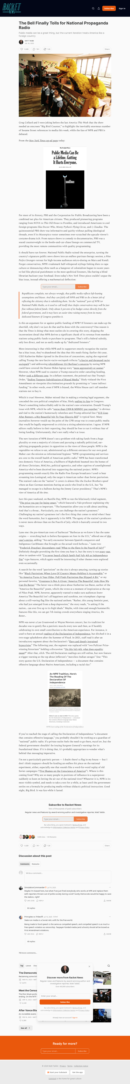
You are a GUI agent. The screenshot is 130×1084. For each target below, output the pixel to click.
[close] (89, 966)
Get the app (77, 1072)
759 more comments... (28, 953)
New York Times (37, 141)
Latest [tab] (28, 966)
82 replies (31, 908)
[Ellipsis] (110, 887)
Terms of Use (77, 1008)
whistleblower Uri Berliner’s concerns (68, 364)
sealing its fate (82, 401)
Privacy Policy (84, 1010)
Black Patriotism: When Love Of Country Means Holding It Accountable (63, 573)
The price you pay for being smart (38, 503)
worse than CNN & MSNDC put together (75, 409)
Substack (52, 1078)
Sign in (122, 8)
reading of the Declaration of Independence (67, 634)
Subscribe (109, 8)
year (108, 552)
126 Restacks (51, 837)
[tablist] (30, 864)
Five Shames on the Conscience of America (62, 771)
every (102, 552)
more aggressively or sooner (88, 368)
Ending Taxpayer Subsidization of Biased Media (53, 379)
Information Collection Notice (64, 1010)
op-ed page (52, 141)
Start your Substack (58, 1072)
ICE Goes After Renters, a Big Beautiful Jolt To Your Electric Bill (63, 415)
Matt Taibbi (29, 41)
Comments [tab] (24, 864)
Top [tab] (21, 966)
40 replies (31, 941)
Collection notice (81, 1066)
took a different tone (37, 376)
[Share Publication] (98, 8)
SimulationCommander (34, 887)
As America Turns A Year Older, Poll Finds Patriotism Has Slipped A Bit (59, 577)
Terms (69, 1066)
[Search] (93, 8)
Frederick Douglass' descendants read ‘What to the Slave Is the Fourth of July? (62, 548)
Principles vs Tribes (32, 916)
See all (24, 1028)
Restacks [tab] (35, 864)
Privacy (63, 1066)
